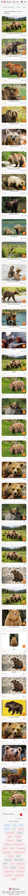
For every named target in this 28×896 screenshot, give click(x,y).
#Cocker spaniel (10, 832)
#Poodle (14, 879)
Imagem (14, 672)
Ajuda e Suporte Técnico (9, 892)
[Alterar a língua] (25, 1)
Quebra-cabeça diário (8, 7)
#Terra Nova (20, 871)
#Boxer (18, 856)
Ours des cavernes (14, 717)
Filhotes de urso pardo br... (14, 281)
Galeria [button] (16, 1)
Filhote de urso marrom (14, 304)
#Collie (5, 848)
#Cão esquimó (21, 848)
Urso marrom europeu (14, 78)
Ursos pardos (14, 236)
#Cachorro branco (9, 871)
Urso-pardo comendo (14, 101)
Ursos (14, 349)
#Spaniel (9, 836)
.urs (14, 807)
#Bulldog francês (19, 860)
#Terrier (6, 867)
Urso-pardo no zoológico (14, 168)
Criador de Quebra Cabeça (18, 891)
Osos (14, 785)
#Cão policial (8, 875)
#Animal (7, 829)
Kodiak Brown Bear (14, 214)
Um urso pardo (14, 191)
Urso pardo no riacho (14, 326)
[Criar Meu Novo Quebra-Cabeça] (22, 1)
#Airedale (13, 867)
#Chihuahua (8, 844)
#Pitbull (5, 863)
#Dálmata (20, 829)
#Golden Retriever (18, 844)
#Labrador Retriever (20, 852)
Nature (14, 372)
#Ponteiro (21, 867)
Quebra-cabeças (6, 891)
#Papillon (19, 832)
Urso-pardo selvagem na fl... (14, 56)
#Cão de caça (10, 840)
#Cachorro (18, 836)
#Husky (12, 848)
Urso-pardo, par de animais (14, 33)
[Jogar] (24, 30)
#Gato (21, 825)
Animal (18, 7)
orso (14, 649)
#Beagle (19, 840)
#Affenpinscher (20, 863)
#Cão (14, 825)
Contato (17, 894)
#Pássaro (7, 825)
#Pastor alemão (7, 852)
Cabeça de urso (14, 146)
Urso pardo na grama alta (14, 259)
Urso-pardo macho (14, 123)
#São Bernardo (19, 875)
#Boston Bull (8, 860)
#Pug (12, 863)
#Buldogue (10, 856)
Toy (14, 694)
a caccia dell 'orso (14, 627)
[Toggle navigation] (2, 1)
